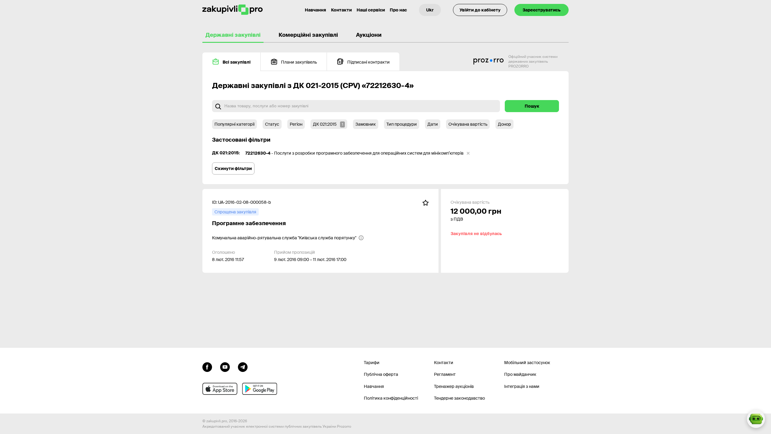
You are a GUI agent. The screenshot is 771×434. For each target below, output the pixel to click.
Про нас (398, 10)
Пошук (532, 106)
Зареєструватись (541, 10)
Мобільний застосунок (527, 362)
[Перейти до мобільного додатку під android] (259, 389)
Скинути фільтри (233, 168)
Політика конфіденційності (391, 398)
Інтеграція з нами (521, 386)
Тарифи (371, 362)
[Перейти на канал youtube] (225, 366)
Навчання (315, 10)
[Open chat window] (756, 419)
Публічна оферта (381, 374)
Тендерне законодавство (459, 398)
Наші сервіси (371, 10)
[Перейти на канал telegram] (243, 366)
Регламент (445, 374)
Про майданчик (520, 374)
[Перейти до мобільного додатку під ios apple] (219, 389)
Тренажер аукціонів (454, 386)
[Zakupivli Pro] (232, 10)
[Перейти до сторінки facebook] (207, 366)
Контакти (341, 10)
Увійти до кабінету (480, 10)
